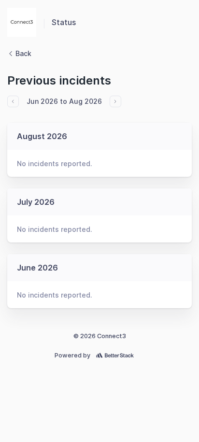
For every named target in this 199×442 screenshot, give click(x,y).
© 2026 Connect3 (99, 336)
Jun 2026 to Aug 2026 (64, 101)
